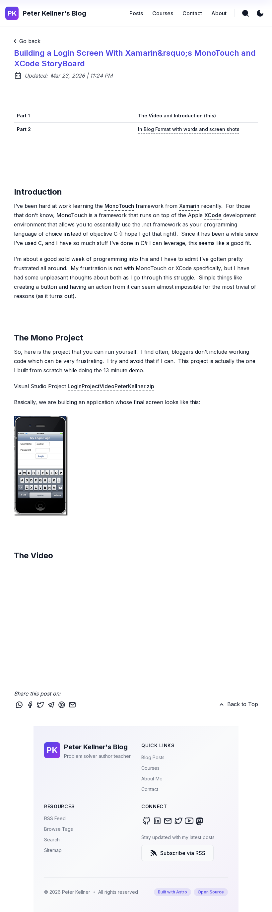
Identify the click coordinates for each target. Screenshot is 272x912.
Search (52, 839)
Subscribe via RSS (182, 853)
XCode (213, 215)
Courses (150, 768)
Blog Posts (153, 757)
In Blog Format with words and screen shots (188, 129)
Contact (149, 789)
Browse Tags (58, 829)
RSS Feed (55, 818)
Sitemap (53, 850)
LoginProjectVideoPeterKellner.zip (111, 386)
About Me (152, 778)
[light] (260, 13)
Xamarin (189, 206)
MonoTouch (119, 206)
